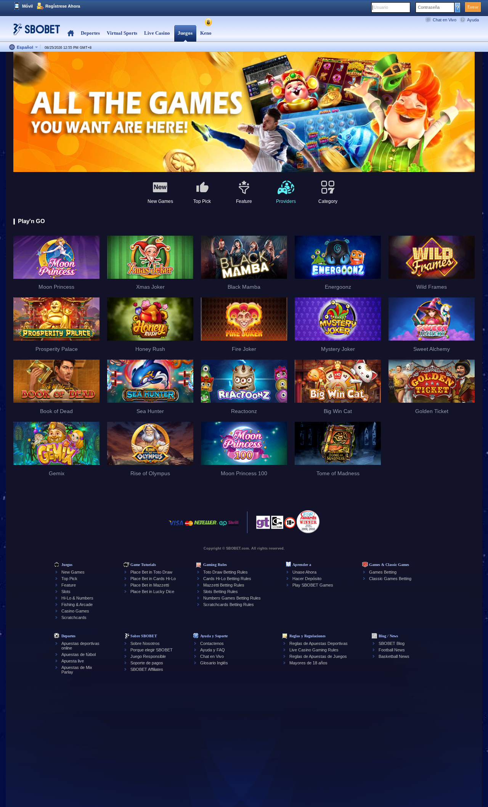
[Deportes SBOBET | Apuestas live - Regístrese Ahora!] (34, 32)
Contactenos (212, 643)
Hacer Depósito (306, 578)
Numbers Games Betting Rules (232, 598)
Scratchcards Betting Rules (228, 604)
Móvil (27, 6)
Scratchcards (74, 617)
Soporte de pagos (146, 663)
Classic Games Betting (390, 578)
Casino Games (75, 611)
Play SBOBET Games (312, 585)
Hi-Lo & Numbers (77, 598)
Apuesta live (72, 661)
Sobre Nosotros (145, 643)
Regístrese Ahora (62, 6)
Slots (66, 591)
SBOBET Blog (392, 643)
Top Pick (69, 578)
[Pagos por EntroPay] (223, 527)
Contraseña (429, 7)
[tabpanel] (244, 112)
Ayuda (473, 20)
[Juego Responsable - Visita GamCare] (277, 524)
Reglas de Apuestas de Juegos (318, 656)
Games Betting (382, 572)
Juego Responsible (148, 656)
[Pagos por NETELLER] (206, 527)
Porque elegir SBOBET (151, 650)
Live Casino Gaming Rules (314, 650)
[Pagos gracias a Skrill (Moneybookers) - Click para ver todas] (233, 527)
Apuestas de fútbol (78, 654)
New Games (73, 572)
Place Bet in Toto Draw (151, 572)
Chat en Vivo (444, 20)
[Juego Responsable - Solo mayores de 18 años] (289, 525)
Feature (68, 585)
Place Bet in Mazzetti (149, 585)
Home (70, 33)
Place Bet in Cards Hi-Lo (153, 578)
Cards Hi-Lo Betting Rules (227, 578)
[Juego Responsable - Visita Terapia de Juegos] (263, 524)
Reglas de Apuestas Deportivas (318, 643)
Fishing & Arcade (77, 604)
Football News (392, 650)
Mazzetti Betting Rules (223, 585)
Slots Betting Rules (220, 591)
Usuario (381, 7)
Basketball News (394, 656)
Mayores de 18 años (308, 663)
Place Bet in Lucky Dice (152, 591)
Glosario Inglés (214, 663)
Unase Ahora (304, 572)
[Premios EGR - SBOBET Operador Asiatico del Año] (308, 521)
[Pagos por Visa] (176, 527)
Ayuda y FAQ (212, 650)
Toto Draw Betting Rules (225, 572)
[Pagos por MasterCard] (189, 527)
